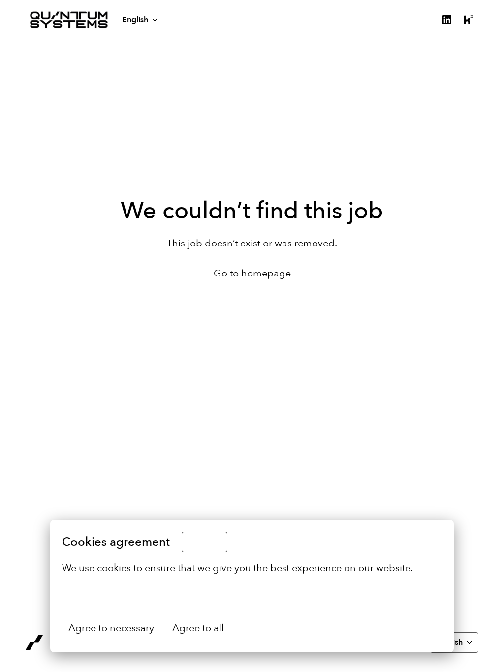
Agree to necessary (111, 628)
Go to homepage (252, 273)
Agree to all (198, 628)
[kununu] (468, 20)
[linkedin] (447, 20)
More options (92, 590)
